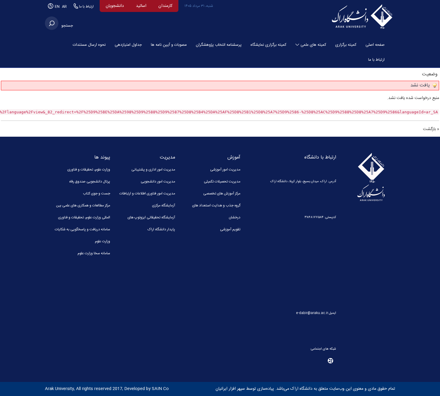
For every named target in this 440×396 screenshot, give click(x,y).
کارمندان (165, 6)
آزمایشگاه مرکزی (163, 205)
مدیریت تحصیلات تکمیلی (222, 182)
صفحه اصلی (375, 45)
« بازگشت (431, 129)
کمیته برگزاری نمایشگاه (268, 45)
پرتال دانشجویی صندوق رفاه (89, 182)
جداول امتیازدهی (128, 45)
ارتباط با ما (86, 7)
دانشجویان (115, 6)
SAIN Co (160, 388)
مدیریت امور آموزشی (225, 170)
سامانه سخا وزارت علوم (94, 253)
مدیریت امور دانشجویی (158, 182)
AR (64, 7)
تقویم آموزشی (230, 229)
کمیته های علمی (313, 45)
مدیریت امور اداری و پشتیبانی (153, 170)
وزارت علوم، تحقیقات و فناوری (88, 170)
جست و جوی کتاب (96, 194)
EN (57, 7)
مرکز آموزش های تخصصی (221, 194)
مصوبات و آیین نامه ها (169, 45)
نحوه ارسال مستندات (89, 45)
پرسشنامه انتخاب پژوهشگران (219, 45)
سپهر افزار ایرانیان (230, 388)
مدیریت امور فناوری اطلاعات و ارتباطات (147, 194)
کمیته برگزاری (345, 45)
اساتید (141, 6)
